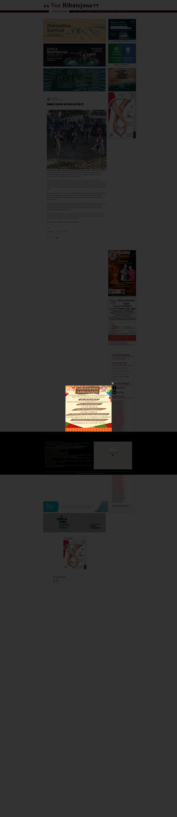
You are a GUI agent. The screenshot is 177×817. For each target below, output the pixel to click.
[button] (113, 383)
